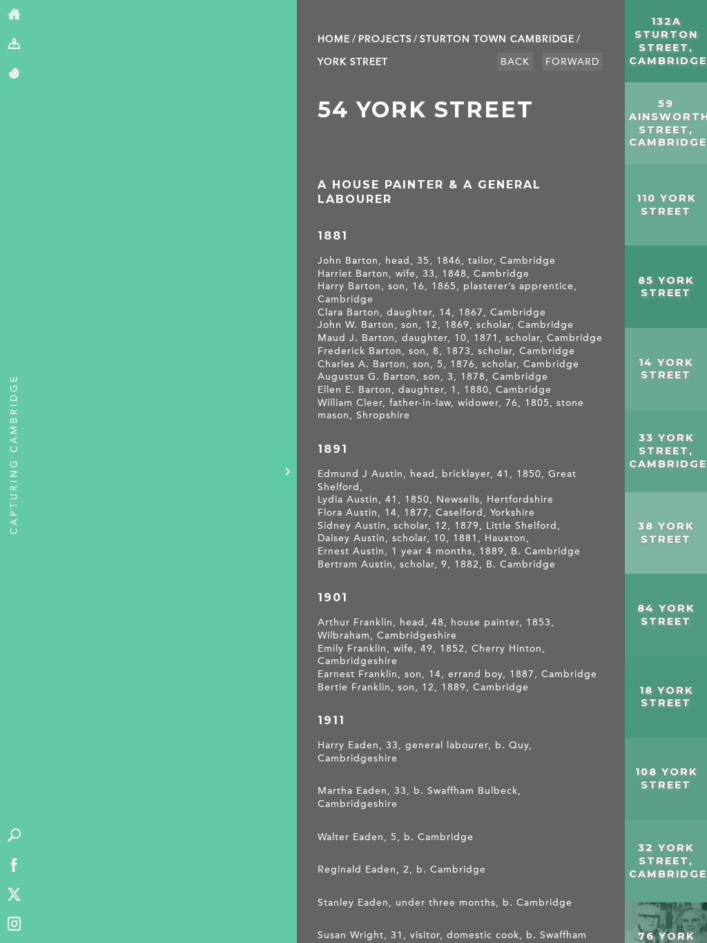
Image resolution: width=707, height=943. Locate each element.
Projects (385, 39)
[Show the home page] (14, 15)
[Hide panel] (287, 471)
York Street (353, 62)
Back (515, 62)
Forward (572, 62)
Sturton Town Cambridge (497, 39)
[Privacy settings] (14, 74)
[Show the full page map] (14, 44)
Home (334, 39)
